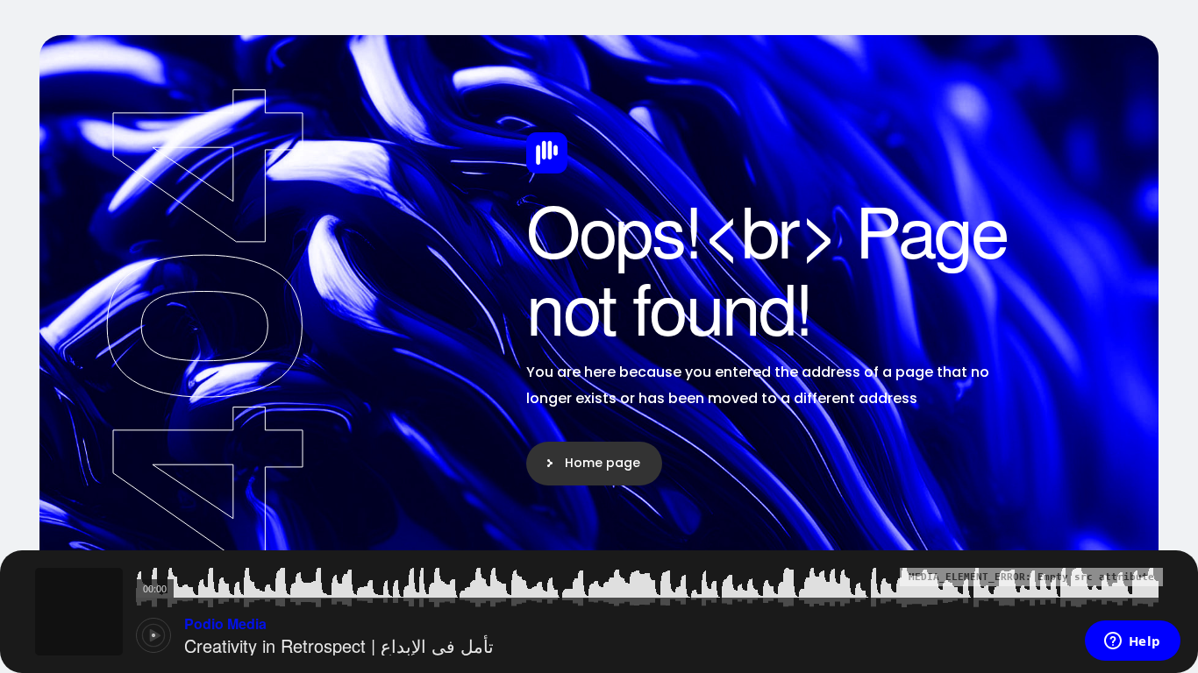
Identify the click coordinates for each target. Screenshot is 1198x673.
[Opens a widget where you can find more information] (1132, 642)
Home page (602, 462)
